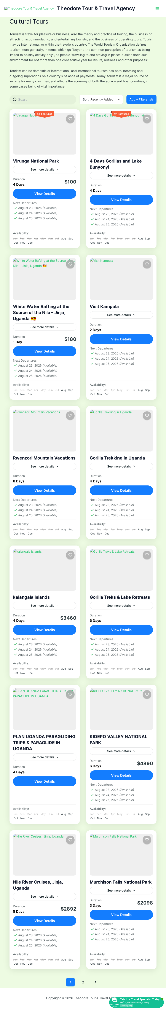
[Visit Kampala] (121, 279)
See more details (42, 169)
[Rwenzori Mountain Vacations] (44, 430)
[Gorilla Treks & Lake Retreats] (121, 570)
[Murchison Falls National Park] (121, 855)
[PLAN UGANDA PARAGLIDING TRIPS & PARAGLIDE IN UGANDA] (44, 709)
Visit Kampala (104, 306)
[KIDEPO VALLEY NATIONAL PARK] (121, 709)
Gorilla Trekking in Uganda (117, 458)
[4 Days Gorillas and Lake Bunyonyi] (121, 134)
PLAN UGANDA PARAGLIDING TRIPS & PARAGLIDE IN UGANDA (44, 742)
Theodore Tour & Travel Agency (96, 8)
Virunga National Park (36, 161)
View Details (44, 193)
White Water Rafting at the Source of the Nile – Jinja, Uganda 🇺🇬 (41, 312)
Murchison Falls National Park (121, 882)
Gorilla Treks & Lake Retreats (120, 597)
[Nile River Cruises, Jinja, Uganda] (44, 855)
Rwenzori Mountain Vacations (44, 458)
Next (95, 982)
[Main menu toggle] (157, 8)
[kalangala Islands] (44, 570)
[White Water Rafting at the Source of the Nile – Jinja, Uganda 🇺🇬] (44, 279)
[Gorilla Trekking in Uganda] (121, 430)
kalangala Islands (31, 597)
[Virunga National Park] (44, 134)
